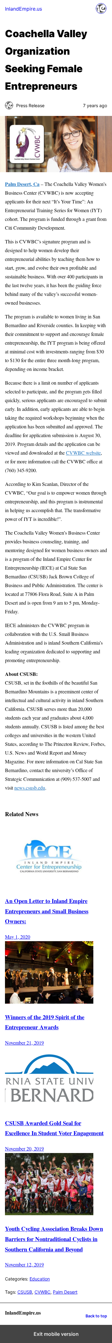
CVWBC (42, 1292)
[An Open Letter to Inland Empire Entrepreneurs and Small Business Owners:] (49, 885)
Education (40, 1278)
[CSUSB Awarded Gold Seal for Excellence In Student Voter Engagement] (49, 1107)
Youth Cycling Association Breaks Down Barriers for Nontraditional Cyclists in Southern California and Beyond (54, 1238)
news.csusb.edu (29, 787)
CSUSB (24, 1292)
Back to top (96, 1316)
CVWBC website (83, 452)
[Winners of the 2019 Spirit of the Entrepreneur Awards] (49, 1001)
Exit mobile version (56, 1334)
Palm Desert (65, 1292)
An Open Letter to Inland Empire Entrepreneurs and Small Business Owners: (46, 911)
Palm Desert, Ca (22, 183)
